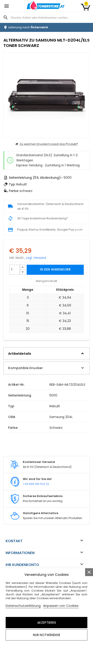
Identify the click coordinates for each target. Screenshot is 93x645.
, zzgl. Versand (35, 258)
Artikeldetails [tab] (19, 353)
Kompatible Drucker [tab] (25, 368)
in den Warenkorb (55, 269)
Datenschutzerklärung (23, 605)
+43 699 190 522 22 (36, 484)
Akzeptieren (46, 622)
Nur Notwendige (46, 635)
